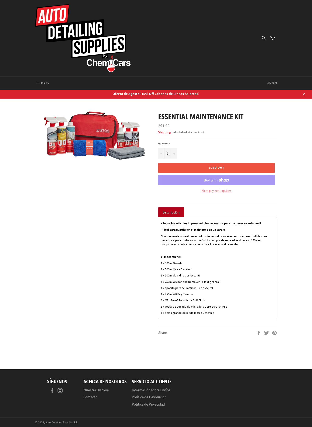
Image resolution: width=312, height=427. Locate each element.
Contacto (90, 397)
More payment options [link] (217, 191)
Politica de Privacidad (148, 404)
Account (272, 83)
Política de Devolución (149, 397)
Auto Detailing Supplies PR (61, 422)
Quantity (164, 143)
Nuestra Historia (96, 390)
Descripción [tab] (171, 212)
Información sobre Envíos (151, 390)
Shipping (164, 132)
